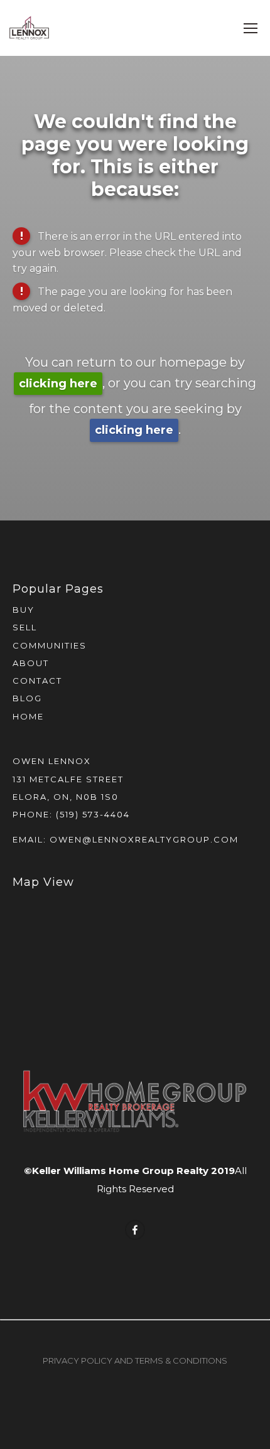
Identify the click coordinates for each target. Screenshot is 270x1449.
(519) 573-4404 (93, 814)
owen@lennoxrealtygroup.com (144, 839)
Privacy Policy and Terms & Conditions (135, 1360)
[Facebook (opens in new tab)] (135, 1230)
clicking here (58, 384)
